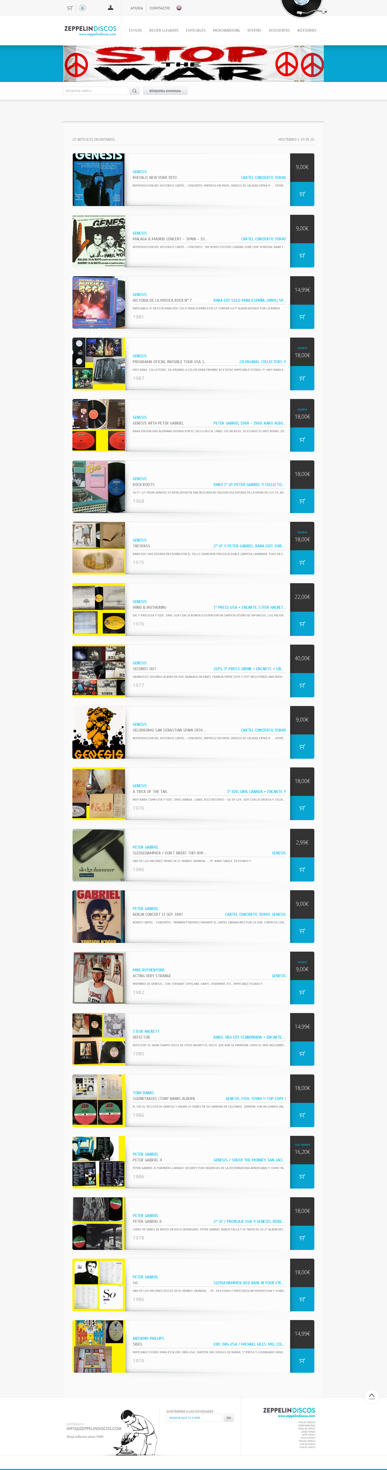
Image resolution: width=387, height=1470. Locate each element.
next (309, 62)
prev (77, 62)
